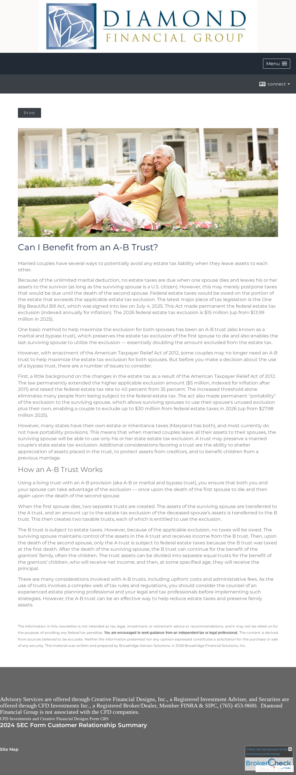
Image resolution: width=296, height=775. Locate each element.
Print (29, 112)
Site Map (9, 749)
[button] (276, 64)
